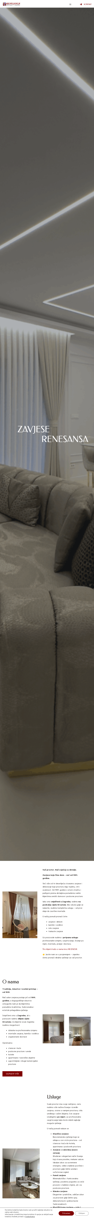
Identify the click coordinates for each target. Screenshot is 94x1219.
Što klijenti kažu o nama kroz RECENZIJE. (60, 949)
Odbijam (82, 1213)
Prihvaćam (66, 1213)
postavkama (30, 1217)
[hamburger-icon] (70, 4)
